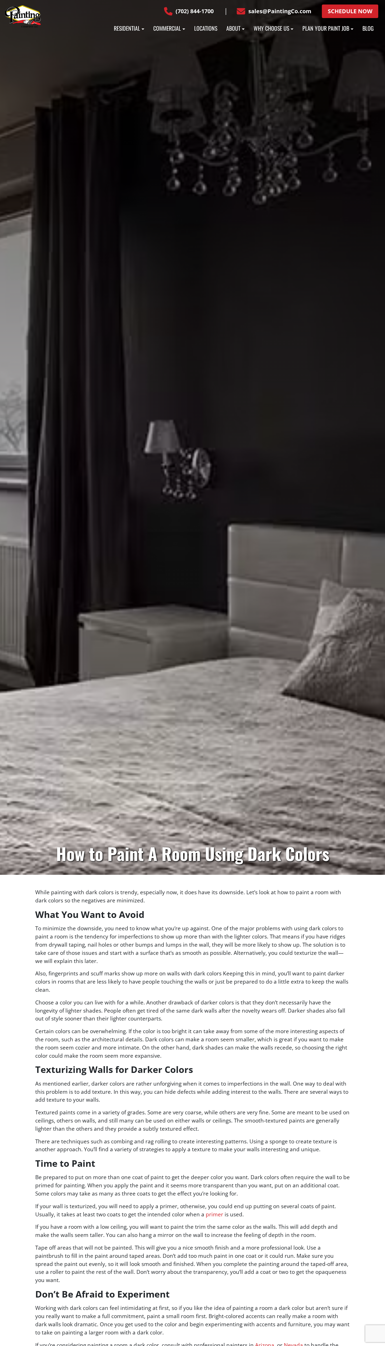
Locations (205, 28)
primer (214, 1214)
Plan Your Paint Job (325, 28)
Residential (127, 28)
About (233, 28)
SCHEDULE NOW (350, 11)
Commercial (167, 28)
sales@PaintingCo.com (279, 11)
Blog (368, 28)
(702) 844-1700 (195, 11)
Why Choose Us (271, 28)
